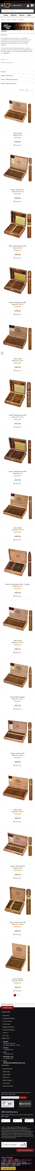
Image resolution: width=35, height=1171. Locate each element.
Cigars (8, 19)
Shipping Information (8, 1027)
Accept (5, 1168)
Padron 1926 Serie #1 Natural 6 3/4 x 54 (17, 190)
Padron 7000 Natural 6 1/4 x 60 (17, 811)
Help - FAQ (5, 1035)
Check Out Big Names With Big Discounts (17, 1)
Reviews (4, 59)
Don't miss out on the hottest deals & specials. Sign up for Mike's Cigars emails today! (16, 1093)
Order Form (6, 1077)
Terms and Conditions (10, 1137)
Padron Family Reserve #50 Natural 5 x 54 (17, 247)
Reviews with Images (7, 62)
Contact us (5, 1032)
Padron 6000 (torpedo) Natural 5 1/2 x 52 (17, 698)
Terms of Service (7, 1021)
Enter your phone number (27, 1118)
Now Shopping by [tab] (7, 1004)
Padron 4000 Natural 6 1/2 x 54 (17, 529)
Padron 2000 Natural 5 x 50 (17, 134)
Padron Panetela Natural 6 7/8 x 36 (17, 980)
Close (12, 1168)
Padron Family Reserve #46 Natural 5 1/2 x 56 (17, 416)
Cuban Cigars (6, 1071)
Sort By (21, 90)
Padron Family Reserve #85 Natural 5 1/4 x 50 (17, 303)
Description (4, 35)
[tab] (17, 34)
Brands (15, 19)
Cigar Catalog (6, 1074)
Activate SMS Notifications (25, 1150)
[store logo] (7, 5)
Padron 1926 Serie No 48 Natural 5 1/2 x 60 (17, 923)
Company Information (9, 1018)
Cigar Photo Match (8, 1086)
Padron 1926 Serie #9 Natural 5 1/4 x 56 (17, 754)
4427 (17, 5)
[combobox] (17, 11)
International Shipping (8, 1030)
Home (3, 19)
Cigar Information (7, 1069)
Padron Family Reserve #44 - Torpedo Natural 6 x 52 (17, 585)
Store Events (6, 1083)
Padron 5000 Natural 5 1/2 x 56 (17, 641)
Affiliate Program (7, 1080)
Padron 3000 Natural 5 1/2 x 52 (17, 360)
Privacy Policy (6, 1024)
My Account (6, 1015)
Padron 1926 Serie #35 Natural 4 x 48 (17, 867)
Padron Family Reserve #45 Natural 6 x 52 (17, 472)
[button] (29, 15)
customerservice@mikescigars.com (14, 1063)
